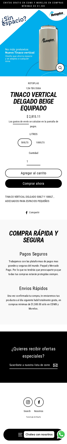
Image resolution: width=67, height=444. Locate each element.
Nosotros (38, 411)
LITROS (33, 134)
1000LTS (40, 142)
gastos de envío (21, 121)
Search (27, 411)
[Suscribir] (55, 365)
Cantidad (33, 153)
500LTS (24, 142)
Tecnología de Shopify (33, 417)
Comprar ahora (33, 183)
